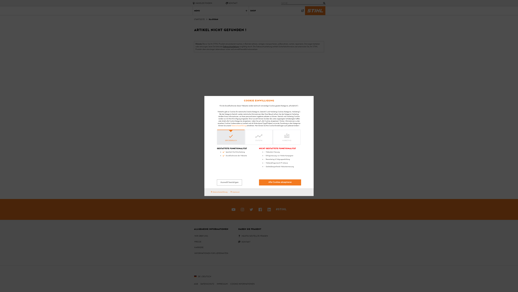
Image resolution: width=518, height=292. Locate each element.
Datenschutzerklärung (238, 126)
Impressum (236, 192)
